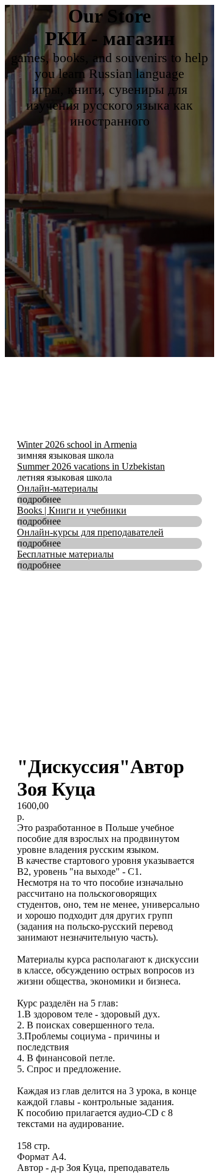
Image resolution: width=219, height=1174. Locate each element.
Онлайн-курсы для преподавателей (90, 532)
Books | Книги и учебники (72, 510)
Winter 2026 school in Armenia (77, 444)
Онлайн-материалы (57, 488)
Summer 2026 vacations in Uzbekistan (91, 466)
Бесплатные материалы (65, 554)
